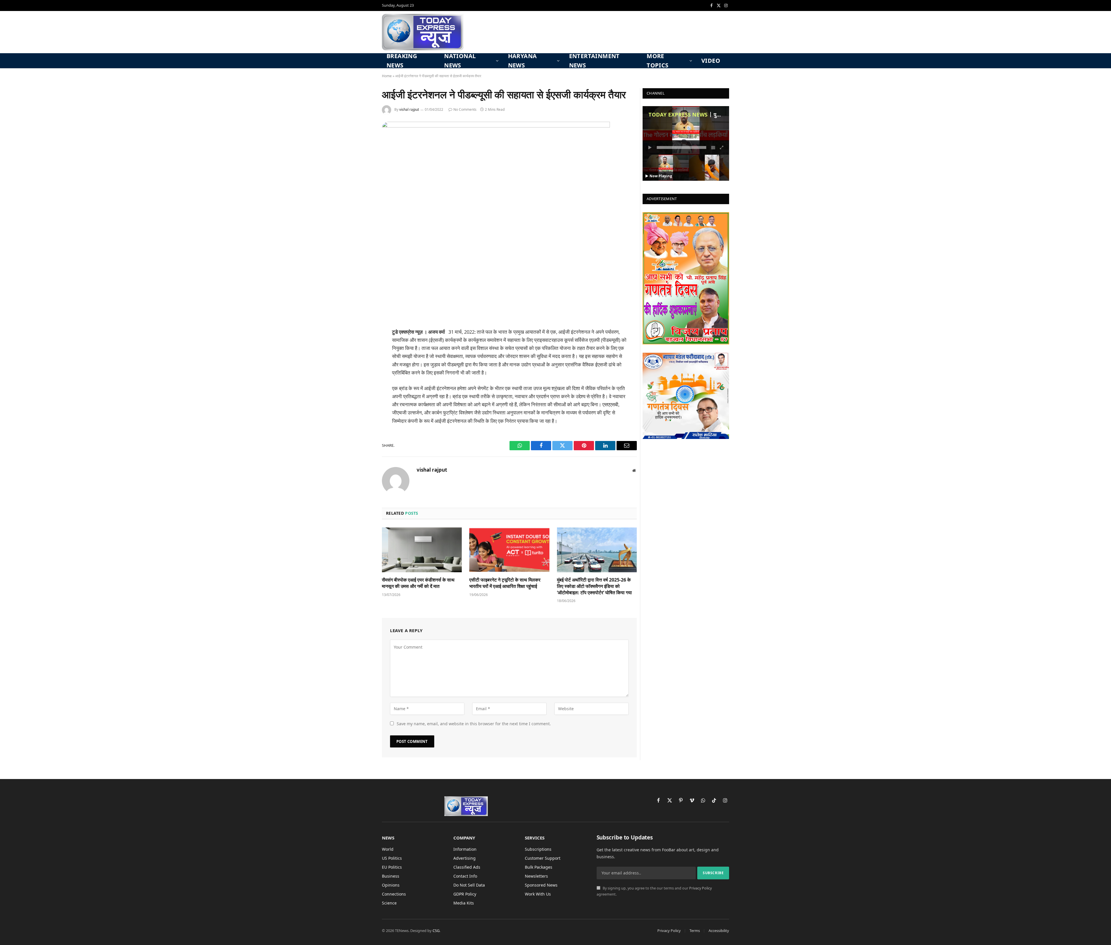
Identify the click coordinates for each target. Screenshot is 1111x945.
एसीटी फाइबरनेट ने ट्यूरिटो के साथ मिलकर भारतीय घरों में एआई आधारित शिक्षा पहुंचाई (504, 583)
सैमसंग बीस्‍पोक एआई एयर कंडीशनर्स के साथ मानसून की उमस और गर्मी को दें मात (418, 583)
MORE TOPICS (657, 60)
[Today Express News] (422, 32)
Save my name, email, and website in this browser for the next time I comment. (474, 723)
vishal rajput (409, 109)
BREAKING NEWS (402, 60)
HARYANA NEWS (522, 60)
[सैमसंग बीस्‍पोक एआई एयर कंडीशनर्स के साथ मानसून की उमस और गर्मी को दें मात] (422, 549)
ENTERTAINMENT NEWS (594, 60)
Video (710, 60)
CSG (436, 930)
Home (387, 75)
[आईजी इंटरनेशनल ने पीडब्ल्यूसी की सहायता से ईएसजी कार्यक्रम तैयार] (496, 126)
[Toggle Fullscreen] (722, 147)
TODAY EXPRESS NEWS (677, 114)
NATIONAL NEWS (460, 60)
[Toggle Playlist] (713, 147)
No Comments (465, 109)
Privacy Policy (700, 888)
